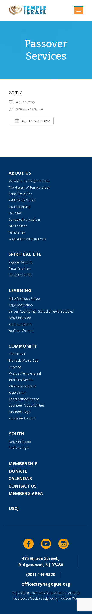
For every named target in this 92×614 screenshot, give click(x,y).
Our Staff (15, 213)
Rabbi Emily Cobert (22, 200)
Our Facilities (18, 226)
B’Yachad (15, 367)
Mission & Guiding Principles (29, 181)
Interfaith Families (21, 380)
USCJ (14, 508)
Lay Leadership (20, 206)
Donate (18, 471)
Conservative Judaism (24, 219)
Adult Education (20, 324)
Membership (23, 463)
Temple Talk (17, 232)
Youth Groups (19, 448)
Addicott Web (69, 598)
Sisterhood (17, 354)
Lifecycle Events (20, 275)
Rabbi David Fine (20, 194)
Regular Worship (21, 262)
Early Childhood (20, 318)
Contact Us (23, 486)
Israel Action (17, 392)
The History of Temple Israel (29, 187)
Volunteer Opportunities (27, 405)
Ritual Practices (20, 268)
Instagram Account (22, 418)
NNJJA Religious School (24, 298)
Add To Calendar (34, 121)
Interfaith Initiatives (22, 386)
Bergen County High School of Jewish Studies (41, 311)
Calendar (20, 478)
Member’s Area (26, 493)
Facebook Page (19, 412)
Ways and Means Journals (27, 238)
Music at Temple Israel (25, 373)
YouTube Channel (21, 330)
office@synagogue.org (46, 584)
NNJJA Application (21, 305)
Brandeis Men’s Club (23, 360)
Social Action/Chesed (24, 399)
